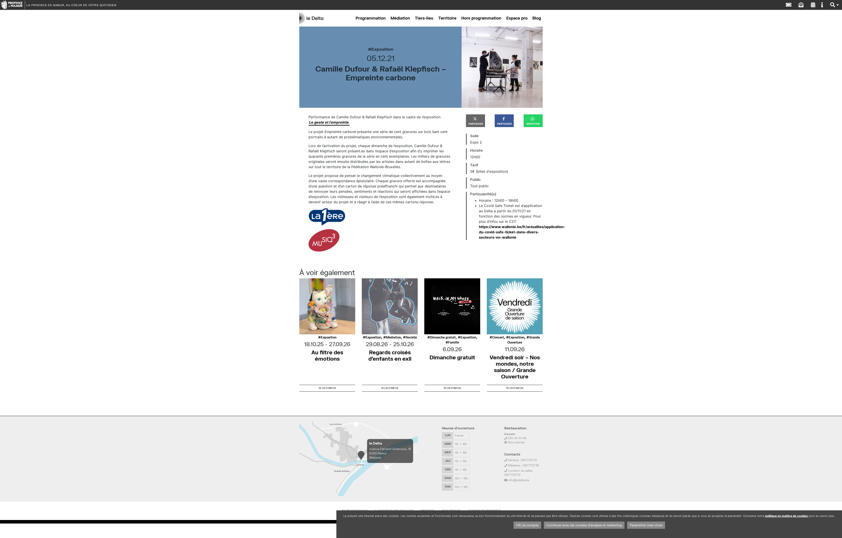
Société (411, 337)
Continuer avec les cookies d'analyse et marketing (584, 525)
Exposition (382, 49)
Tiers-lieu (424, 18)
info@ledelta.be (518, 480)
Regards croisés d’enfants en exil (389, 355)
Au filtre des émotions (327, 355)
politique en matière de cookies (786, 516)
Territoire (447, 18)
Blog (536, 18)
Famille (453, 342)
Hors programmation (481, 18)
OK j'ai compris (527, 525)
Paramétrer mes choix (646, 525)
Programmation (371, 18)
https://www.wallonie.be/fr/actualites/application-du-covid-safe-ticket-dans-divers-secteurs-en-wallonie (522, 232)
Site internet (515, 442)
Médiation (400, 18)
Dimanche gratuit (443, 337)
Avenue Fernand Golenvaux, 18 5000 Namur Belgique (390, 453)
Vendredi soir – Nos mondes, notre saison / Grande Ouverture (515, 366)
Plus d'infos (327, 388)
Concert (498, 337)
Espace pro (517, 18)
